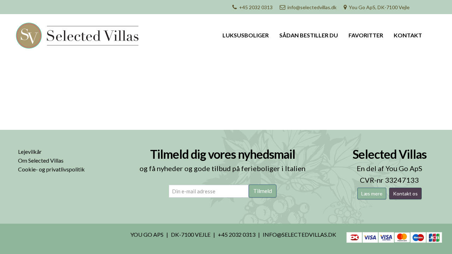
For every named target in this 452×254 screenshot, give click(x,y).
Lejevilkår (30, 151)
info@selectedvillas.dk (312, 7)
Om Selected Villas (41, 160)
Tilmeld (262, 190)
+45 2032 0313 (256, 7)
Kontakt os (405, 193)
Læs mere (371, 193)
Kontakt (408, 35)
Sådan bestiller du (308, 35)
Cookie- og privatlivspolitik (51, 169)
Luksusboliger (245, 35)
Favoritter (366, 35)
